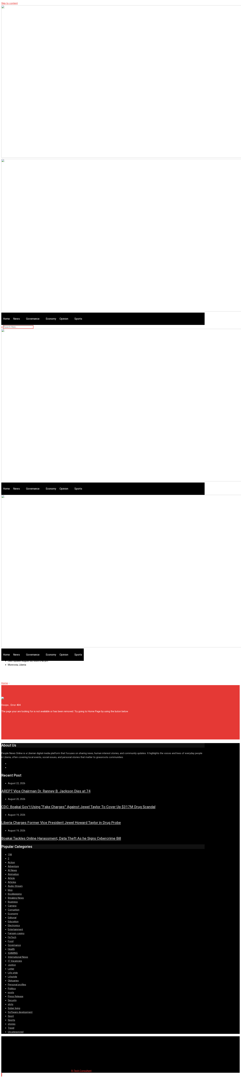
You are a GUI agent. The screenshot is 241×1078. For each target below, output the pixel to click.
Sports (78, 318)
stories (11, 1024)
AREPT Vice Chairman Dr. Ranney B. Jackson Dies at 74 (45, 791)
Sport (11, 1016)
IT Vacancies (15, 960)
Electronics (14, 925)
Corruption (13, 909)
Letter (11, 968)
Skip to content (9, 3)
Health (11, 949)
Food (10, 941)
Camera (12, 905)
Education (13, 921)
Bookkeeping (15, 893)
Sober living (14, 1008)
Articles (12, 882)
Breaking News (16, 897)
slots (10, 1004)
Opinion (64, 318)
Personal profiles (17, 984)
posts (11, 992)
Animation (13, 874)
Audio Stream (15, 886)
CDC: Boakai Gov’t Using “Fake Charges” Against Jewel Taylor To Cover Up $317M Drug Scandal (78, 807)
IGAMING (13, 953)
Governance (33, 318)
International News (18, 957)
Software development (20, 1012)
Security (12, 1000)
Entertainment (15, 929)
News (16, 318)
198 (10, 854)
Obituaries (13, 980)
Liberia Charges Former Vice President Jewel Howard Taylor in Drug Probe (61, 823)
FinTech (12, 937)
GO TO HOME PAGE (11, 717)
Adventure (13, 866)
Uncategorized (15, 1031)
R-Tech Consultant (81, 1070)
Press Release (15, 996)
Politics (12, 988)
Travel (11, 1027)
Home (6, 318)
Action (11, 862)
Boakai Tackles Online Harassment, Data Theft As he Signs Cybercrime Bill (61, 838)
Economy (51, 318)
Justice (12, 964)
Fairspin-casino (16, 933)
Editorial (12, 917)
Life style (13, 972)
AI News (12, 870)
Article (11, 878)
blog (10, 890)
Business (13, 901)
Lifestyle (12, 976)
